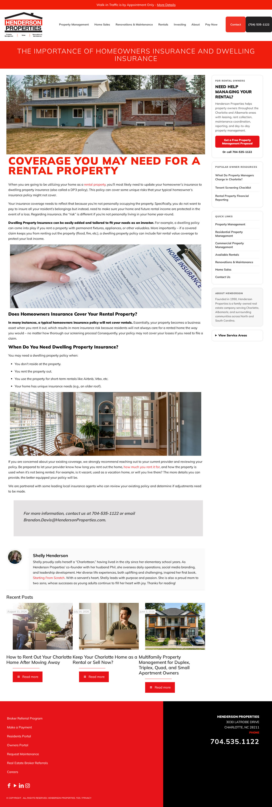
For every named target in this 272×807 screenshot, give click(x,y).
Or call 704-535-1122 (237, 152)
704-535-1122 (105, 513)
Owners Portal (17, 745)
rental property (95, 184)
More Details (166, 5)
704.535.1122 (234, 741)
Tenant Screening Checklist (233, 187)
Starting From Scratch (49, 578)
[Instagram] (27, 785)
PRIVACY (86, 798)
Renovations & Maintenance (234, 262)
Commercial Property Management (229, 245)
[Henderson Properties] (23, 24)
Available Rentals (227, 254)
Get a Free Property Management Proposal (237, 141)
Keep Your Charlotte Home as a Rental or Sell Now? (105, 659)
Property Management (230, 224)
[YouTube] (15, 785)
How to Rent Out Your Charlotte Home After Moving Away (39, 659)
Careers (12, 772)
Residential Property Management (229, 233)
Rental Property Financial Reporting (232, 197)
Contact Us (222, 277)
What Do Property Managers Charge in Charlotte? (234, 177)
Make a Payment (19, 727)
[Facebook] (9, 785)
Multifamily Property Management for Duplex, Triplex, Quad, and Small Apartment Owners (164, 665)
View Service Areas (232, 335)
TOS (78, 798)
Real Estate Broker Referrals (27, 763)
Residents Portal (19, 736)
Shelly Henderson (50, 555)
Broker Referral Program (24, 718)
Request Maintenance (23, 754)
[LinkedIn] (21, 785)
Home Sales (223, 269)
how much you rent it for (142, 467)
